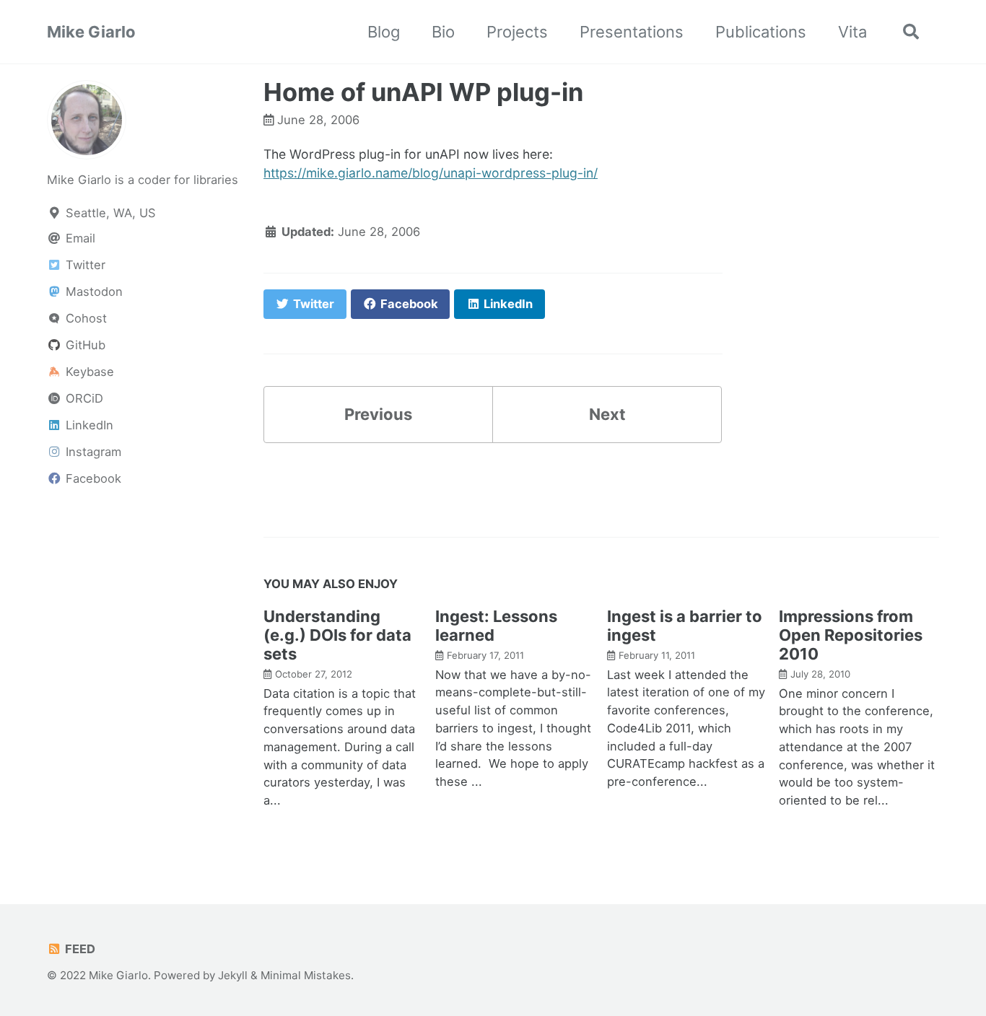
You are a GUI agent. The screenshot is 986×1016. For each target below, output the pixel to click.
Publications (760, 31)
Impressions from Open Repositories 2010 (850, 635)
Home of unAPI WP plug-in (423, 92)
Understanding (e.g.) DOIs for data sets (337, 635)
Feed (78, 949)
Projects (517, 31)
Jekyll (233, 975)
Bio (443, 31)
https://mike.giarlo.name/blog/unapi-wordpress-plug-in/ (430, 172)
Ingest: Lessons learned (496, 625)
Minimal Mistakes (306, 975)
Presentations (632, 31)
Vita (852, 31)
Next (607, 414)
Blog (383, 31)
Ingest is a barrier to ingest (684, 625)
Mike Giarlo (91, 31)
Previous (378, 414)
